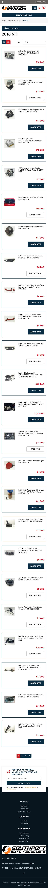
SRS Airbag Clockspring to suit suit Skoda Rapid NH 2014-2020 (31, 110)
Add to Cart (35, 68)
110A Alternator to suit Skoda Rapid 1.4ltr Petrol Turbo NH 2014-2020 (31, 170)
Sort (19, 42)
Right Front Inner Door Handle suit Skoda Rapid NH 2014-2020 (30, 344)
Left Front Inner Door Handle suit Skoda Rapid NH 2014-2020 (30, 257)
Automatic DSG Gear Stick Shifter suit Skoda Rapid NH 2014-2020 (30, 520)
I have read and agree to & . (22, 788)
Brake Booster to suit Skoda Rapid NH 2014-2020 (30, 227)
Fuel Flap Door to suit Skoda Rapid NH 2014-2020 (31, 462)
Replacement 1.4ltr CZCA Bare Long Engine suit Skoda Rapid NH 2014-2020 (30, 404)
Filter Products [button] (11, 28)
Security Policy (24, 841)
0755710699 (10, 858)
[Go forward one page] (29, 756)
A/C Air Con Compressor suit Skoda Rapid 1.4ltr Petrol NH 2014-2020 (28, 53)
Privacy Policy (11, 789)
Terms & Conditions (30, 787)
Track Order (24, 809)
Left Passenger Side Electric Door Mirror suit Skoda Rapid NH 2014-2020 (30, 638)
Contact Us (24, 824)
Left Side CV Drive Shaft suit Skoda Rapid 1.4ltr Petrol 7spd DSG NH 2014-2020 (29, 667)
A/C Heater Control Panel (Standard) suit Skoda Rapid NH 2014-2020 (30, 550)
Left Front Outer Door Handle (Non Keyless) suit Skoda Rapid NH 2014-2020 (31, 287)
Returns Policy (24, 838)
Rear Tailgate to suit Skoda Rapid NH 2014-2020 (30, 198)
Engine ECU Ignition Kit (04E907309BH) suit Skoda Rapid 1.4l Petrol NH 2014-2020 (30, 375)
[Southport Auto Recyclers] (14, 8)
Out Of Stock (35, 98)
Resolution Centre (24, 811)
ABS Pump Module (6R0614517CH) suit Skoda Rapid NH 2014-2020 (30, 82)
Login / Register (40, 2)
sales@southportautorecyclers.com (19, 863)
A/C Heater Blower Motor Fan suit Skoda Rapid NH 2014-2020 (30, 579)
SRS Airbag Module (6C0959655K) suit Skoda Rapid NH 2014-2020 (30, 141)
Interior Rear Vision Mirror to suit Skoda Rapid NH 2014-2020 (30, 608)
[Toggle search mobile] (39, 8)
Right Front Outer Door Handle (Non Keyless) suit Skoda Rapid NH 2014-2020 (29, 316)
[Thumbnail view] (4, 42)
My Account (24, 806)
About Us (24, 821)
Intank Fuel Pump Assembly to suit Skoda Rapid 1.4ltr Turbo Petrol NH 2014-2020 (31, 492)
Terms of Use (24, 833)
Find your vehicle (24, 15)
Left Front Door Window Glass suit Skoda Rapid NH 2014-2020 (30, 696)
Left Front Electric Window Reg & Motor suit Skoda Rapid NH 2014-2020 (30, 726)
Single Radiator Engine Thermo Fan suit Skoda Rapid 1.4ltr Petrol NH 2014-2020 (30, 433)
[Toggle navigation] (34, 8)
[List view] (8, 42)
